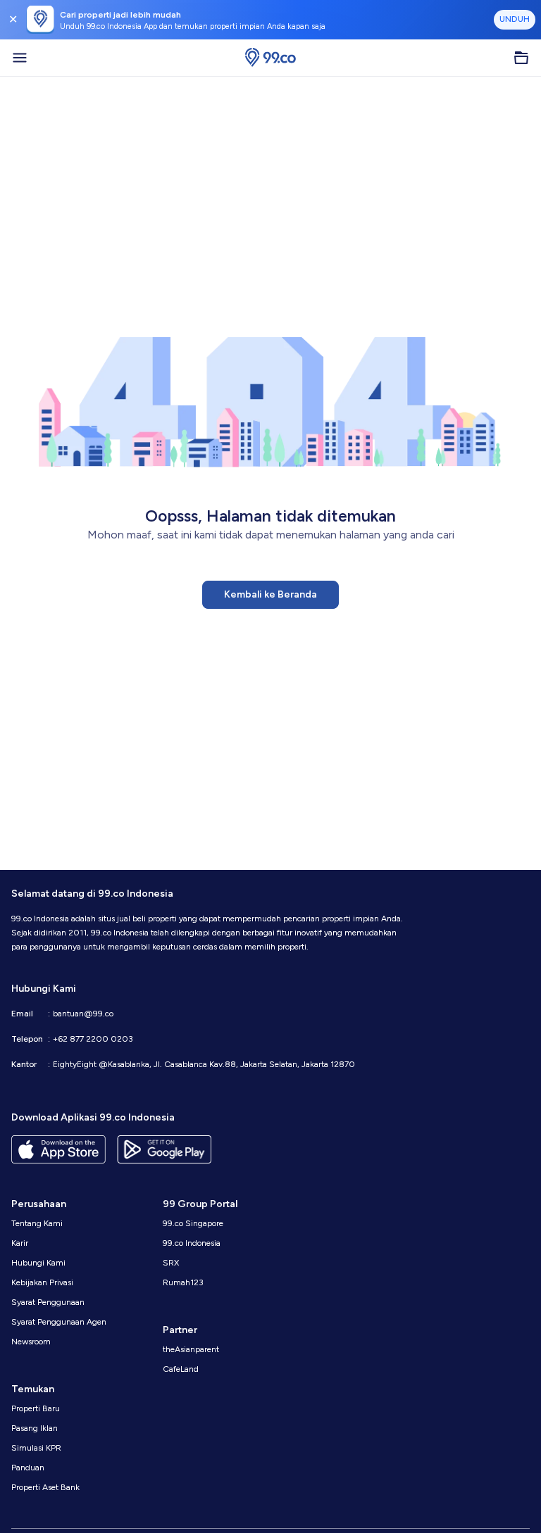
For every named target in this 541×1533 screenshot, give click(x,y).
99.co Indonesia (191, 1243)
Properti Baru (35, 1408)
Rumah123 (183, 1282)
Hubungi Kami (38, 1263)
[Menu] (19, 57)
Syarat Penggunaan (48, 1302)
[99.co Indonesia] (270, 58)
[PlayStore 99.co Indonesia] (164, 1149)
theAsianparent (191, 1349)
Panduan (27, 1467)
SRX (171, 1263)
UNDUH (514, 19)
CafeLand (181, 1369)
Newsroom (31, 1341)
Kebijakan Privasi (42, 1282)
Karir (19, 1243)
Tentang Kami (37, 1223)
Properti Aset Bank (45, 1487)
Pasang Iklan (34, 1428)
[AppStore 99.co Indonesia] (58, 1149)
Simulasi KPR (36, 1448)
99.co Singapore (193, 1223)
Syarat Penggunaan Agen (58, 1322)
